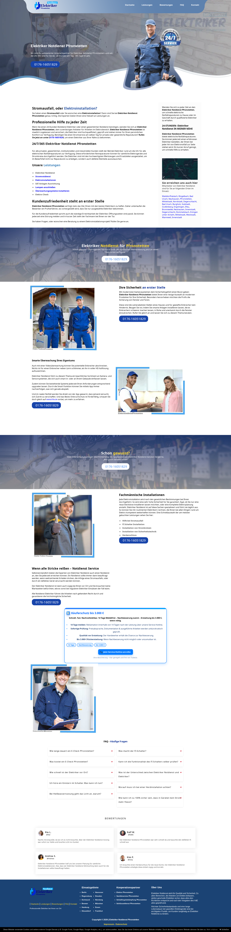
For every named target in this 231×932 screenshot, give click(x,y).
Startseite (129, 5)
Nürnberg (99, 900)
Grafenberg (167, 206)
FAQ (182, 5)
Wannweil (166, 217)
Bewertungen (166, 5)
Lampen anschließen (45, 187)
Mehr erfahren (212, 929)
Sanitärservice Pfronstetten (127, 896)
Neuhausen (174, 199)
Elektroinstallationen (45, 180)
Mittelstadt (167, 201)
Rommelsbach (182, 212)
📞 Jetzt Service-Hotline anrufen (115, 652)
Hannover (99, 892)
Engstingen (179, 206)
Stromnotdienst (43, 176)
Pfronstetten (186, 199)
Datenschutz (121, 924)
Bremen (85, 903)
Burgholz (177, 204)
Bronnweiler (167, 209)
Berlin (84, 892)
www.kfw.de (52, 399)
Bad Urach (167, 204)
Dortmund (86, 900)
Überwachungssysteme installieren (52, 191)
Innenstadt (190, 209)
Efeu (187, 206)
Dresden (98, 896)
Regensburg (87, 896)
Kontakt (195, 5)
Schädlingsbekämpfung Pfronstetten (131, 900)
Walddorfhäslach (170, 196)
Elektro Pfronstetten (124, 892)
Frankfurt (99, 911)
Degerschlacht (190, 201)
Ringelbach (184, 196)
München (99, 903)
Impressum (109, 924)
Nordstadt (177, 201)
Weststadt (191, 214)
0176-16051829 (45, 64)
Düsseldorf (86, 911)
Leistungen (147, 5)
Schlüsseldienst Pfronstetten (128, 903)
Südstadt (186, 204)
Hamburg (85, 907)
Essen (97, 907)
